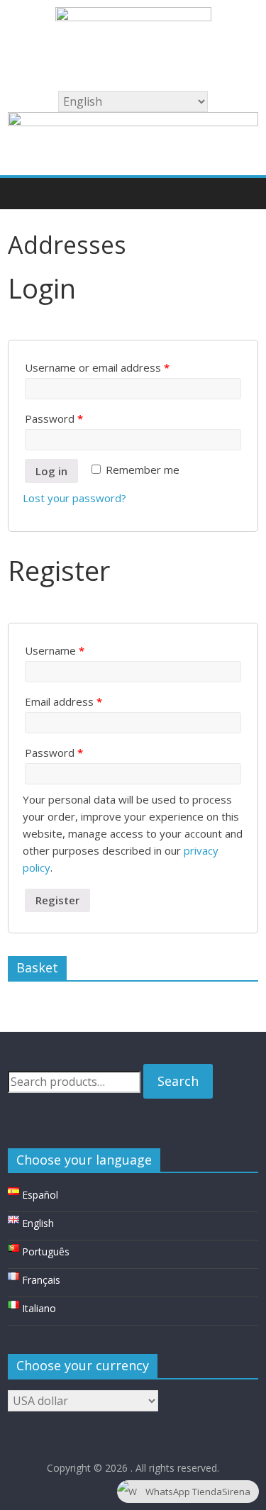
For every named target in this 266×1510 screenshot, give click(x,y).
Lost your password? (74, 498)
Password (54, 418)
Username (54, 650)
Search (178, 1080)
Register (57, 900)
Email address (63, 701)
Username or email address (97, 367)
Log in (51, 471)
